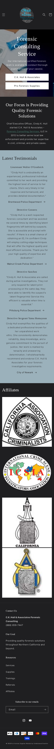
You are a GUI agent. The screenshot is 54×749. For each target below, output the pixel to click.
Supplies (10, 672)
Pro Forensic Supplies (27, 85)
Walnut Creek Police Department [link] (25, 263)
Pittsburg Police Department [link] (25, 310)
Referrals (10, 685)
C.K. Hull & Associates (27, 77)
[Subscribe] (45, 709)
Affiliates (10, 691)
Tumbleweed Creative (41, 743)
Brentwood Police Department (25, 202)
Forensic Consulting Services (23, 131)
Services (10, 665)
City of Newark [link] (25, 372)
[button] (3, 15)
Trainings (10, 678)
